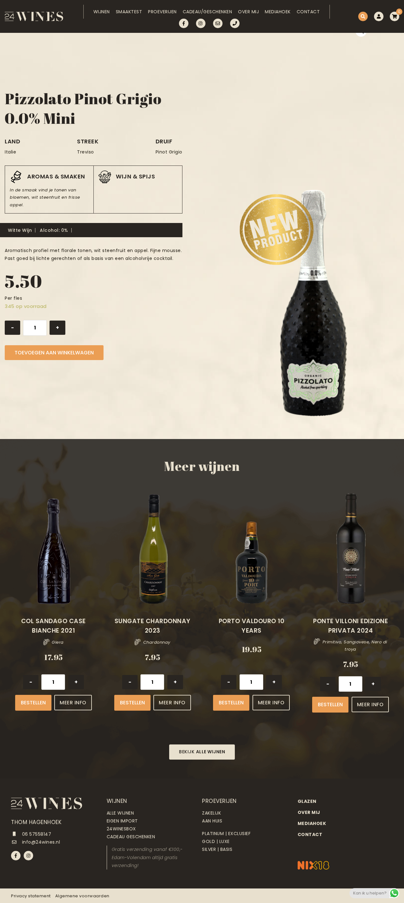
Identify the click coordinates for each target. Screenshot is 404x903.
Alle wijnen (120, 813)
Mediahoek (278, 11)
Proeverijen (162, 11)
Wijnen (101, 11)
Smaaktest (129, 11)
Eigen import (122, 821)
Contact (308, 11)
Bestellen (33, 702)
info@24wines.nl (40, 842)
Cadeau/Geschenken (207, 11)
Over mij (248, 11)
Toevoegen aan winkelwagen (54, 352)
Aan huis (212, 821)
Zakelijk (211, 813)
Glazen (307, 801)
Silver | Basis (217, 849)
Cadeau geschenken (131, 837)
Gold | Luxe (216, 841)
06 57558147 (36, 834)
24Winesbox (121, 829)
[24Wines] (34, 16)
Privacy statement (31, 896)
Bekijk (202, 752)
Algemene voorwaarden (82, 896)
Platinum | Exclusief (226, 833)
